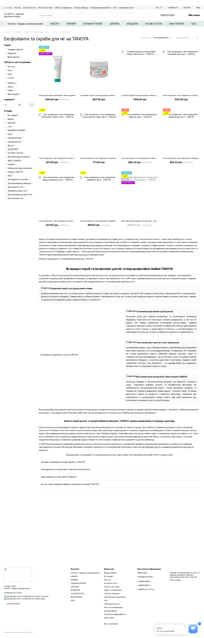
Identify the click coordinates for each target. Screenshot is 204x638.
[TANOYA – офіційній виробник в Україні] (18, 574)
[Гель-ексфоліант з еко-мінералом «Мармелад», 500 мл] (181, 132)
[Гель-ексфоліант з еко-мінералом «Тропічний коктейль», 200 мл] (98, 132)
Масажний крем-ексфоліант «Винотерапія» (57, 95)
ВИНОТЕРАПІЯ (176, 23)
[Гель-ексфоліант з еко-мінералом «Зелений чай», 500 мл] (181, 69)
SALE (193, 23)
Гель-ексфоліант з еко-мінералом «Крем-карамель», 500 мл (64, 221)
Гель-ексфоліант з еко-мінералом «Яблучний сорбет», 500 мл (65, 158)
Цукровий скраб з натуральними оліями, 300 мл (100, 95)
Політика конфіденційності (115, 614)
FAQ (114, 8)
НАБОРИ (54, 23)
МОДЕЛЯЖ (132, 23)
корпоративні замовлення (157, 444)
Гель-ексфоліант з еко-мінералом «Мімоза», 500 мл (143, 158)
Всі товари (8, 8)
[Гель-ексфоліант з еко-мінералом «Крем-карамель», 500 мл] (57, 194)
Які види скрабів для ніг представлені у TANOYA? (63, 462)
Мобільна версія (13, 604)
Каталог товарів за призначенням (25, 23)
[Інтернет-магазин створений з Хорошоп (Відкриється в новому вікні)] (18, 634)
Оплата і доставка (45, 8)
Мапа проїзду (175, 580)
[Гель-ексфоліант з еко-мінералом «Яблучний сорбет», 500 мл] (57, 132)
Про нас (18, 8)
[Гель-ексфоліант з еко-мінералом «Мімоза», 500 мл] (140, 132)
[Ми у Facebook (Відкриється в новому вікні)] (148, 8)
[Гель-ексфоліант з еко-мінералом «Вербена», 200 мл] (98, 194)
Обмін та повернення (63, 8)
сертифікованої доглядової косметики (95, 245)
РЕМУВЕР (71, 23)
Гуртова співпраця (81, 8)
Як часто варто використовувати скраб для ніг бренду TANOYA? (70, 484)
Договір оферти (110, 611)
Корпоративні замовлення (100, 8)
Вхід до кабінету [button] (110, 573)
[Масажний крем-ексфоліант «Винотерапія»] (57, 69)
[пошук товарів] (149, 15)
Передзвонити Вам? (145, 577)
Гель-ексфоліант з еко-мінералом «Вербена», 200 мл (102, 221)
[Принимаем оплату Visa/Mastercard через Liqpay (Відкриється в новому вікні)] (24, 598)
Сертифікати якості (126, 8)
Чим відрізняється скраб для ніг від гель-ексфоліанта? (65, 469)
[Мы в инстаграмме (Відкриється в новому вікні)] (151, 8)
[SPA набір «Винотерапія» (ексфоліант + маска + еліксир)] (140, 194)
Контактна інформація (113, 607)
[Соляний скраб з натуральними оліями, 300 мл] (140, 69)
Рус (161, 7)
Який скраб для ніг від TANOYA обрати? (59, 477)
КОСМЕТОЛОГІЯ (153, 23)
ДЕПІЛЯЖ (114, 23)
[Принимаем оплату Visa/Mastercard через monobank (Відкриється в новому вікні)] (26, 596)
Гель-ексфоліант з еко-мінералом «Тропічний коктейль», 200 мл (107, 158)
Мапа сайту (109, 618)
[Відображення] (195, 38)
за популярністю (161, 37)
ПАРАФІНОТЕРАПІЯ (92, 23)
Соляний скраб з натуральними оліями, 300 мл (141, 95)
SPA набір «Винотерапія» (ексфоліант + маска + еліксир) (144, 221)
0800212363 (167, 15)
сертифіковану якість (151, 447)
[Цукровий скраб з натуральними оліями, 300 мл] (98, 69)
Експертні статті (29, 8)
